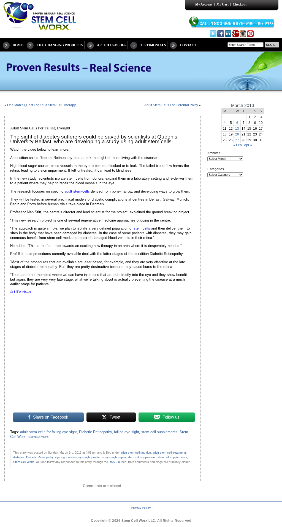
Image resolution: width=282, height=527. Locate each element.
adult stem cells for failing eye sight (48, 432)
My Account (203, 4)
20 (237, 134)
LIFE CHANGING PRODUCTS (60, 45)
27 (237, 140)
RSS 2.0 (114, 462)
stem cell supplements (159, 432)
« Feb (237, 145)
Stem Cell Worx (23, 462)
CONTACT (188, 45)
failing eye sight (126, 432)
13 (237, 129)
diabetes (19, 457)
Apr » (248, 145)
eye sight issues (66, 457)
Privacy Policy (141, 508)
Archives (213, 153)
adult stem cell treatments (170, 452)
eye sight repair (115, 457)
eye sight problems (91, 457)
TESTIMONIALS (153, 45)
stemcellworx (38, 437)
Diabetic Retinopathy (95, 432)
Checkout (239, 4)
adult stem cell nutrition (136, 452)
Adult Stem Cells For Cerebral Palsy (171, 105)
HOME (18, 45)
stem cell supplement (142, 457)
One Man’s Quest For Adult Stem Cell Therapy (41, 105)
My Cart (222, 4)
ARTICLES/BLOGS (111, 45)
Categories (215, 169)
